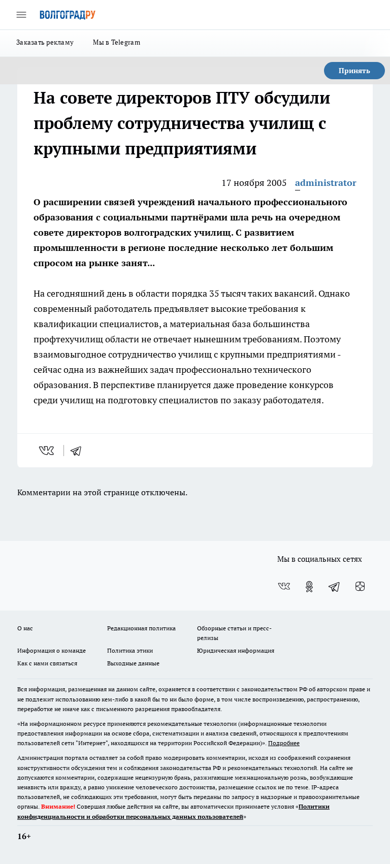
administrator (325, 182)
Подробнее (284, 743)
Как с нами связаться (47, 663)
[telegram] (79, 450)
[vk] (47, 450)
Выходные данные (133, 663)
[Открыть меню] (21, 15)
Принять (354, 70)
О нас (25, 628)
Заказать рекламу (45, 42)
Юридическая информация (235, 650)
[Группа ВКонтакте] (284, 587)
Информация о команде (51, 650)
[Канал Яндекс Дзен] (360, 587)
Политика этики (130, 650)
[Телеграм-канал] (334, 587)
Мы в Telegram (116, 42)
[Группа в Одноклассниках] (309, 587)
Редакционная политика (141, 628)
